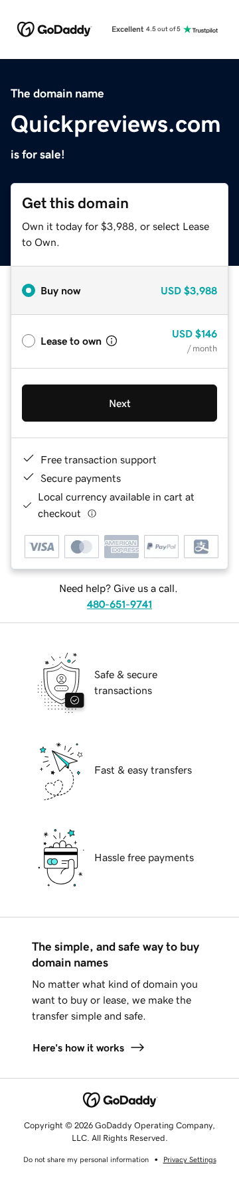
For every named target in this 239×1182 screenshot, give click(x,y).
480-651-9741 (119, 604)
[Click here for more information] (92, 513)
